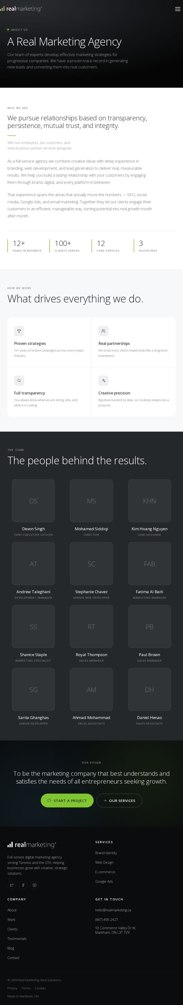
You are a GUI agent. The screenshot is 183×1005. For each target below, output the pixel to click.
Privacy (12, 988)
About (12, 910)
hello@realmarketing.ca (113, 910)
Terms (26, 988)
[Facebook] (23, 885)
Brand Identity (106, 853)
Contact (13, 957)
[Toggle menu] (178, 9)
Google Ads (104, 881)
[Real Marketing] (21, 9)
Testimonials (17, 938)
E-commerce (105, 872)
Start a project (70, 800)
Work (11, 919)
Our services (122, 800)
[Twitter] (11, 885)
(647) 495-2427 (106, 919)
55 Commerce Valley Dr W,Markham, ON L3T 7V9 (115, 930)
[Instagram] (34, 885)
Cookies (40, 988)
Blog (10, 948)
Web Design (104, 862)
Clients (12, 929)
